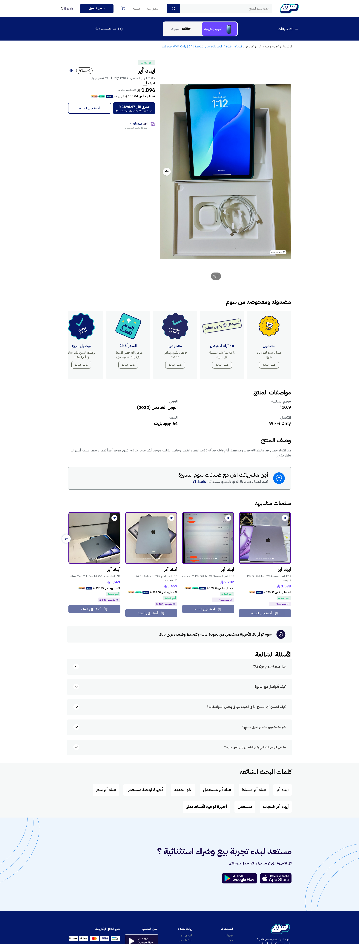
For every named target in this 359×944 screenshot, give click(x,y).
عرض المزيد (269, 365)
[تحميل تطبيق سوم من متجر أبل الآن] (276, 878)
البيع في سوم (152, 9)
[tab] (219, 29)
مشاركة (83, 70)
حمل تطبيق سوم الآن (105, 29)
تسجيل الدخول (97, 8)
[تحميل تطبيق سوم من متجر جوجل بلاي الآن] (241, 878)
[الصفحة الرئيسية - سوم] (289, 8)
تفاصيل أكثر (198, 481)
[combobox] (219, 8)
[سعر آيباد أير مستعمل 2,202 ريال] (208, 538)
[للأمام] (66, 538)
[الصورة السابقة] (284, 172)
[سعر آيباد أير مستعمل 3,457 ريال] (151, 538)
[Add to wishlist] (71, 71)
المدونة (136, 9)
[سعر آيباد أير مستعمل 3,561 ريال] (94, 538)
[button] (173, 8)
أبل (145, 83)
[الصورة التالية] (167, 172)
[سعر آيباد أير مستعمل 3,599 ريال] (265, 538)
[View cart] (123, 8)
